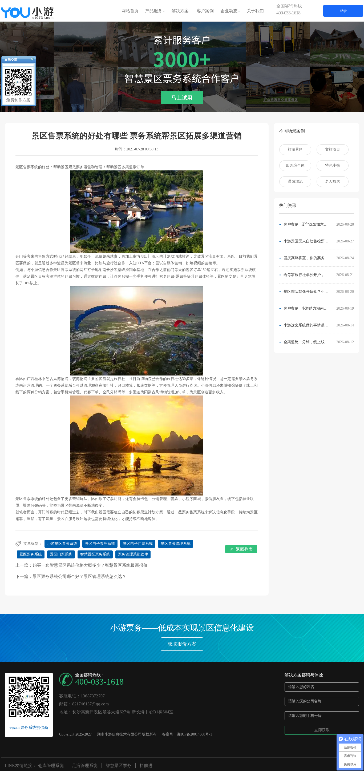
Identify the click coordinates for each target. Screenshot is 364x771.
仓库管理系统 (51, 765)
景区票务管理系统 (176, 544)
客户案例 (205, 11)
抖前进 (146, 765)
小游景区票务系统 (62, 544)
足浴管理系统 (85, 765)
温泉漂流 (295, 181)
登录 (343, 11)
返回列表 (244, 549)
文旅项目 (332, 149)
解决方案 (180, 11)
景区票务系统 (30, 554)
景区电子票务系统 (100, 544)
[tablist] (182, 104)
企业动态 (228, 11)
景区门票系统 (61, 554)
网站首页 (130, 11)
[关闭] (30, 60)
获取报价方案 (182, 644)
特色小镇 (332, 165)
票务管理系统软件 (133, 554)
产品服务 (153, 11)
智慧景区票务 (118, 765)
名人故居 (332, 181)
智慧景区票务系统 (95, 554)
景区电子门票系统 (138, 544)
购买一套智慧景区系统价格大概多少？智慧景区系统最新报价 (90, 565)
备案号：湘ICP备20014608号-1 (187, 734)
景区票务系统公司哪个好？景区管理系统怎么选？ (79, 576)
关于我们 (255, 11)
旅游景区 (295, 149)
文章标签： (32, 544)
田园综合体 (295, 165)
